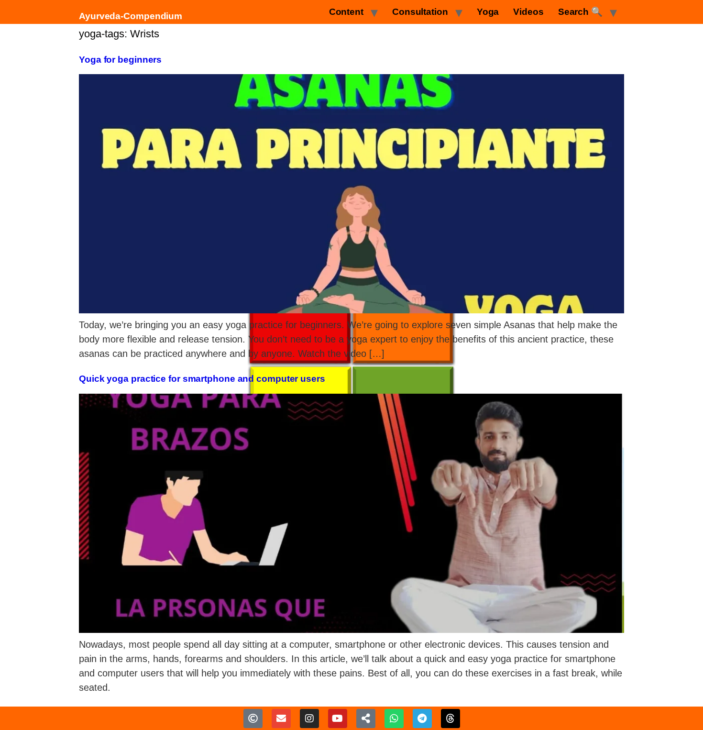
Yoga (488, 12)
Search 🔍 (580, 12)
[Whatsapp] (394, 718)
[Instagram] (309, 718)
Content (346, 12)
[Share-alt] (365, 718)
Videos (528, 12)
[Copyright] (253, 718)
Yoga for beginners (120, 60)
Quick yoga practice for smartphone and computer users (202, 379)
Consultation (420, 12)
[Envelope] (281, 718)
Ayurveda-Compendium (130, 16)
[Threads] (450, 718)
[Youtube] (337, 718)
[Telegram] (422, 718)
